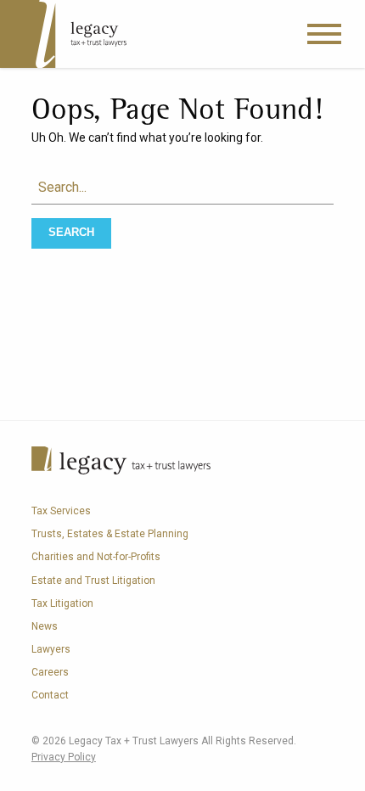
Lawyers (50, 649)
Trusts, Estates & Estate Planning (109, 534)
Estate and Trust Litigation (93, 580)
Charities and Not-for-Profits (95, 557)
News (44, 626)
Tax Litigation (62, 603)
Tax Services (61, 511)
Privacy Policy (63, 757)
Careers (50, 672)
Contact (50, 695)
